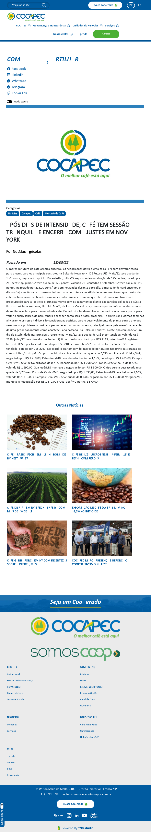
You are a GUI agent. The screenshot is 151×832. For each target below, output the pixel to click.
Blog (9, 769)
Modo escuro (21, 101)
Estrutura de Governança (20, 680)
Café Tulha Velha (88, 724)
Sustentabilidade (15, 699)
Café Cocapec (87, 731)
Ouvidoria (85, 705)
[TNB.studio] (75, 828)
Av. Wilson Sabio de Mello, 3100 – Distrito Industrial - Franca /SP (75, 789)
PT (131, 5)
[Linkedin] (77, 815)
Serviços (11, 731)
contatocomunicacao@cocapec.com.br (86, 794)
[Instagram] (69, 815)
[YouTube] (84, 815)
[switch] (9, 101)
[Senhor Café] (94, 815)
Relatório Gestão (88, 693)
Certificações (13, 687)
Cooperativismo (15, 693)
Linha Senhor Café (89, 737)
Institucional (13, 674)
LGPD (83, 680)
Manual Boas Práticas (91, 687)
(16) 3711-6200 (50, 794)
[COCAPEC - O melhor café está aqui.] (26, 16)
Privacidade (13, 775)
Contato (11, 762)
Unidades (12, 724)
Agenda (11, 756)
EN (140, 5)
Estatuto (84, 674)
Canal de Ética (87, 699)
